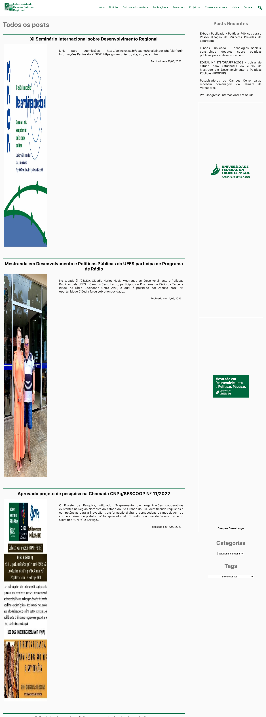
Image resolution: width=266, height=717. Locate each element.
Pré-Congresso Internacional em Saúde (227, 95)
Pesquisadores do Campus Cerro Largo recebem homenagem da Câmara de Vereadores (230, 84)
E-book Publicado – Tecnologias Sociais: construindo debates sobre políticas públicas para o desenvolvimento (230, 51)
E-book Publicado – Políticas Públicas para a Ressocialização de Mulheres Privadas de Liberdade (230, 37)
